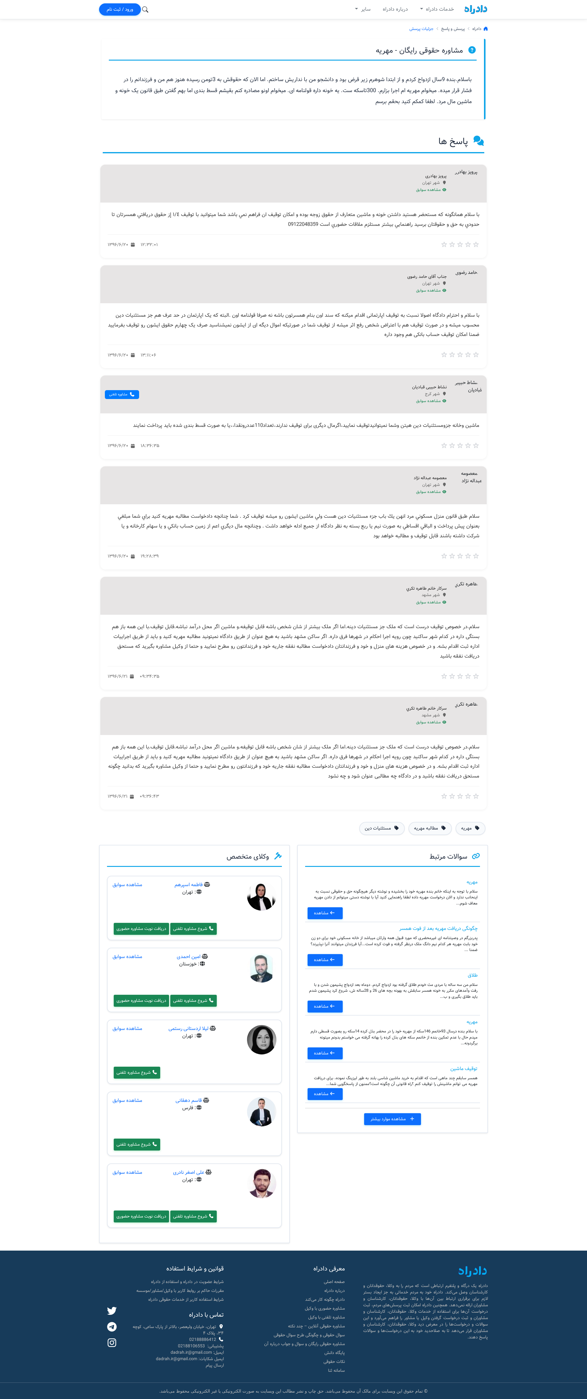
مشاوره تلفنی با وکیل (326, 1317)
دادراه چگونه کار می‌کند (325, 1299)
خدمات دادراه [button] (439, 9)
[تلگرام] (112, 1327)
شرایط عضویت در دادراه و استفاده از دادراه (187, 1281)
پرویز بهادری (436, 176)
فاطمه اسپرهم (189, 885)
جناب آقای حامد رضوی (427, 277)
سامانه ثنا (336, 1370)
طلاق (473, 975)
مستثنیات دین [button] (378, 828)
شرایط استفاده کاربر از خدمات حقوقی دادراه (186, 1299)
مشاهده (322, 913)
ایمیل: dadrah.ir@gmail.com (197, 1352)
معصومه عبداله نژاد (430, 478)
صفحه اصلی (334, 1281)
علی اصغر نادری (188, 1172)
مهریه (472, 882)
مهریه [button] (467, 828)
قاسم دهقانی (188, 1100)
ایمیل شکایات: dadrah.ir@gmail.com (190, 1359)
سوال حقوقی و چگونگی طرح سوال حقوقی (309, 1335)
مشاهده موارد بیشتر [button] (389, 1119)
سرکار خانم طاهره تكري (426, 589)
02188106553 (191, 1346)
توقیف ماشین (464, 1069)
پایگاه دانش (334, 1352)
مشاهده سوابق (429, 190)
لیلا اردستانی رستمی (188, 1028)
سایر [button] (365, 9)
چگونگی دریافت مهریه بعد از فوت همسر (438, 928)
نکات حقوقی (334, 1361)
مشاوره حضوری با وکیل (325, 1308)
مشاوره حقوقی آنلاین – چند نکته (316, 1326)
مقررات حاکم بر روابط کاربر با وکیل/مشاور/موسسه (180, 1290)
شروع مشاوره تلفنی (191, 928)
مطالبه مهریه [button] (426, 828)
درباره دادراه (395, 9)
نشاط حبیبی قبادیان (429, 387)
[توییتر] (112, 1311)
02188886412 (202, 1339)
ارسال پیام (215, 1365)
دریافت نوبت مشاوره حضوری (141, 928)
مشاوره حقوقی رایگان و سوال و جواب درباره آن (304, 1344)
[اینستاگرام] (112, 1343)
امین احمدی (189, 957)
